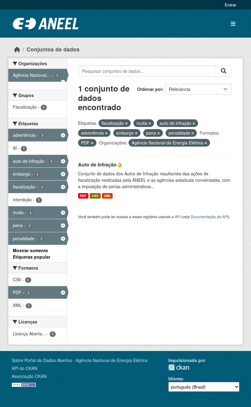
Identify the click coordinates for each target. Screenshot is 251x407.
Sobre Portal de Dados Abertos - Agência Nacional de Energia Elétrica (80, 360)
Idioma (175, 378)
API (178, 216)
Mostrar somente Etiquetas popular (31, 253)
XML (107, 195)
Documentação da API (209, 216)
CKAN (178, 367)
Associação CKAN (29, 376)
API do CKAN (24, 368)
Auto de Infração (98, 164)
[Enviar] (224, 71)
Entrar (230, 5)
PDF (83, 195)
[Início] (17, 49)
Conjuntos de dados (53, 49)
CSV (95, 195)
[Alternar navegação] (233, 23)
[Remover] (126, 123)
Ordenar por (149, 89)
